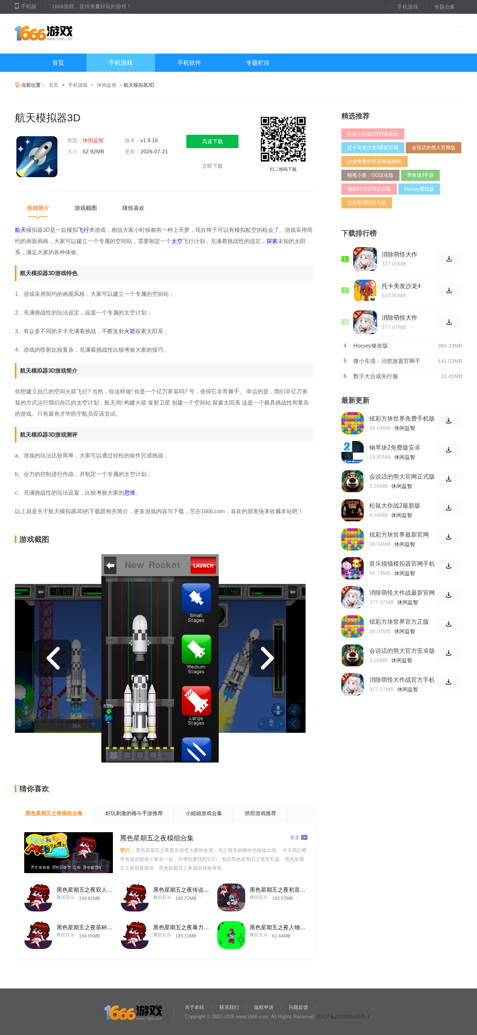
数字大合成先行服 (375, 376)
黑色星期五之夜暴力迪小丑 (181, 927)
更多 (295, 837)
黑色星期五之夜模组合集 (54, 813)
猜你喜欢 (133, 208)
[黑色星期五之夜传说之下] (135, 895)
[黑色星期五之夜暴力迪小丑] (135, 933)
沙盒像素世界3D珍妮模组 (374, 161)
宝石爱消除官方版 (366, 202)
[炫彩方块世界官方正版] (352, 626)
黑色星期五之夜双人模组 (85, 890)
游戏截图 (86, 208)
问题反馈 (298, 1007)
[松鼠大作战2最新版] (352, 510)
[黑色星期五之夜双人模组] (38, 895)
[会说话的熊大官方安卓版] (352, 655)
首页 (58, 63)
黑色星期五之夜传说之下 (181, 890)
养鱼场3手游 (420, 175)
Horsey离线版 (419, 189)
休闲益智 (106, 85)
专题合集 (444, 6)
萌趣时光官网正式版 (369, 189)
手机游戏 (407, 6)
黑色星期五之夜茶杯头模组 (85, 927)
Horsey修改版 (370, 345)
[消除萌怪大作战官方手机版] (352, 684)
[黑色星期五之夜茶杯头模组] (38, 933)
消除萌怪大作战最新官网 (402, 593)
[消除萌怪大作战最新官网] (352, 597)
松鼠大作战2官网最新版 (372, 134)
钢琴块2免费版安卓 (394, 447)
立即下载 (212, 166)
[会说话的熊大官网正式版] (352, 481)
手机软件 (189, 63)
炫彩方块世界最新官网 (399, 534)
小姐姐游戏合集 (204, 813)
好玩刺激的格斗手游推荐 (134, 813)
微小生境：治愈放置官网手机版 (386, 361)
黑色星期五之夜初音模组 (278, 890)
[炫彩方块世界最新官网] (352, 539)
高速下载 (212, 141)
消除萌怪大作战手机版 (399, 317)
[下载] (449, 421)
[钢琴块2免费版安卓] (352, 452)
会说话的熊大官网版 (433, 147)
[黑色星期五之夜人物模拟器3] (231, 933)
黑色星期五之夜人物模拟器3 (278, 927)
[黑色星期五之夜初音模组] (231, 895)
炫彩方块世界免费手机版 (402, 418)
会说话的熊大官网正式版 (402, 476)
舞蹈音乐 (66, 897)
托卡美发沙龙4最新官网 (372, 147)
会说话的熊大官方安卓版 (402, 651)
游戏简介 (38, 208)
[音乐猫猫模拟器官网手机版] (352, 568)
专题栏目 (258, 63)
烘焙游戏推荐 (260, 813)
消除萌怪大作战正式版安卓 (399, 254)
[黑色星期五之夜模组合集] (68, 852)
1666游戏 (89, 33)
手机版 (29, 6)
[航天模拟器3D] (37, 157)
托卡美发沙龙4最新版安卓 (401, 286)
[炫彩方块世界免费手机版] (352, 423)
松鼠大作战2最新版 (394, 505)
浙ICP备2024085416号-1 (343, 1016)
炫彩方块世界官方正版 (399, 622)
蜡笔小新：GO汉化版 (370, 175)
